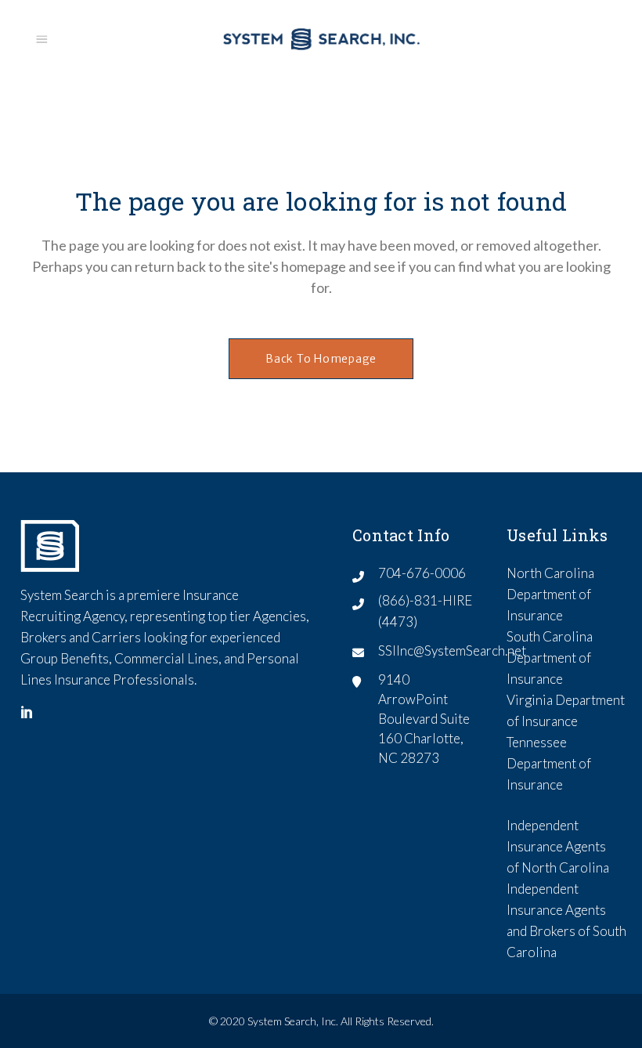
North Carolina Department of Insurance (550, 594)
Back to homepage (321, 359)
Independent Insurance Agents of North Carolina (558, 846)
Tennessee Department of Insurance (549, 763)
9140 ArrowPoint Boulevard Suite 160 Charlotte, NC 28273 (424, 718)
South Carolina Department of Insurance (550, 657)
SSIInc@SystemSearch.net (452, 650)
